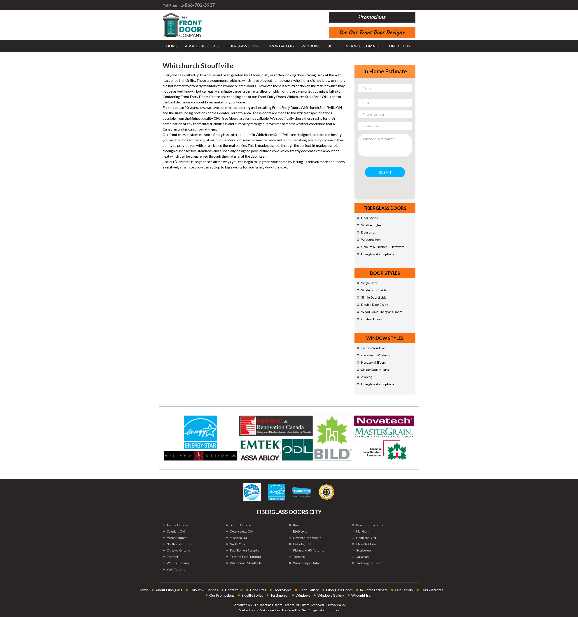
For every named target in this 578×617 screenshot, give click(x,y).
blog (332, 46)
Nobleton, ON (366, 538)
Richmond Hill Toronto (308, 550)
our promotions (221, 595)
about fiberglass (202, 46)
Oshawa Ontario (178, 550)
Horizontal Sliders (373, 362)
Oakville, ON (302, 544)
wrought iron (361, 595)
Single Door (369, 283)
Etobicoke (300, 531)
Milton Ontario (177, 538)
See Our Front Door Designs (372, 32)
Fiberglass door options (377, 254)
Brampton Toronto (369, 525)
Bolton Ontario (240, 525)
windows (311, 46)
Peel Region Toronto (244, 550)
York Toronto (176, 569)
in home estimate (362, 46)
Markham (362, 531)
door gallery (281, 46)
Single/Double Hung (375, 370)
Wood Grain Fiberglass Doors (381, 312)
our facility (404, 590)
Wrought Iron (371, 239)
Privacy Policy (335, 605)
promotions (372, 17)
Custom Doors (371, 319)
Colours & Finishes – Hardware (382, 247)
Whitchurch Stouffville (246, 563)
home (172, 46)
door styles (282, 590)
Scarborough (365, 550)
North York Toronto (180, 544)
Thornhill (173, 557)
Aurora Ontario (177, 525)
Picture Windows (373, 348)
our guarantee (431, 590)
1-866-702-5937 (197, 5)
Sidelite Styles (371, 225)
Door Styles (369, 218)
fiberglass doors (243, 46)
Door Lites (368, 232)
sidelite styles (252, 595)
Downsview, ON (241, 531)
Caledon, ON (176, 531)
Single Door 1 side (374, 290)
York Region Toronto (371, 563)
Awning (366, 377)
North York (237, 544)
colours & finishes (203, 590)
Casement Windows (375, 355)
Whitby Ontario (178, 563)
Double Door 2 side (374, 304)
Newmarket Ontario (307, 538)
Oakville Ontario (367, 544)
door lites (258, 590)
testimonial (279, 595)
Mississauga (238, 538)
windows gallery (330, 595)
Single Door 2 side (374, 297)
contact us (398, 46)
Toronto (299, 557)
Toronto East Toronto (245, 557)
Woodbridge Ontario (307, 563)
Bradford (299, 525)
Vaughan (362, 557)
